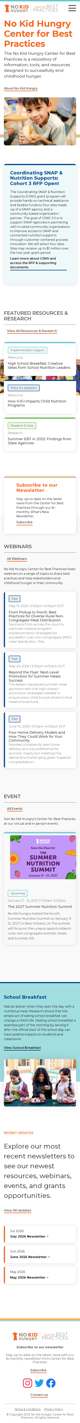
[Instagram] (27, 1383)
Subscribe (38, 1370)
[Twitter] (39, 1383)
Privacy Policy (53, 1409)
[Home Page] (31, 8)
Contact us (39, 1395)
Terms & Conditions (27, 1409)
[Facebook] (51, 1383)
